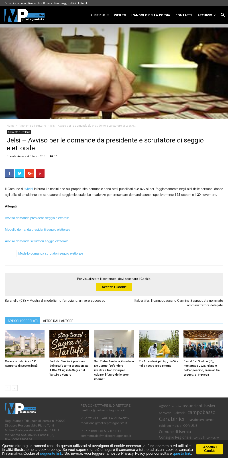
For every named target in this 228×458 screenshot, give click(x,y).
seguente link (51, 453)
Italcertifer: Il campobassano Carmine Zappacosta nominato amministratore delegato (178, 303)
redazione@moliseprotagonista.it (104, 423)
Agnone (164, 406)
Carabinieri (173, 418)
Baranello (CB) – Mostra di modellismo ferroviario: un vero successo (55, 301)
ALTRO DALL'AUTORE (58, 321)
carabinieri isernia (201, 419)
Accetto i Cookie (114, 287)
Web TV (120, 15)
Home (10, 126)
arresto (176, 406)
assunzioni (192, 405)
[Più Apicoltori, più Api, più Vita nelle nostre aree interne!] (158, 344)
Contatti (183, 15)
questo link (181, 453)
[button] (222, 15)
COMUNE (190, 425)
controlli (199, 437)
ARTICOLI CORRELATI (23, 321)
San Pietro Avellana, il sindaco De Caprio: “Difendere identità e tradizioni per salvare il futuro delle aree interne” (114, 370)
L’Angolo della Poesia (150, 15)
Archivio (204, 15)
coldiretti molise (170, 426)
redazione (17, 156)
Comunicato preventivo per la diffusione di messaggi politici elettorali (46, 3)
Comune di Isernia (175, 431)
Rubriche (98, 15)
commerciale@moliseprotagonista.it (106, 435)
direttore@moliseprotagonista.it (103, 410)
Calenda (179, 412)
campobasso (201, 412)
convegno (213, 437)
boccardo (165, 413)
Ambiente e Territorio (32, 126)
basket (209, 406)
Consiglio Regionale (175, 437)
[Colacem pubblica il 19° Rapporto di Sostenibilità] (25, 344)
